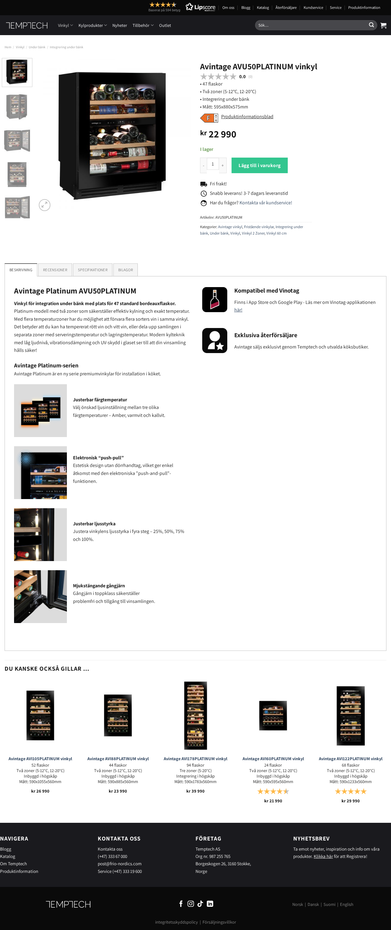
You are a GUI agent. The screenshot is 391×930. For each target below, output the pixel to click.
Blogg (245, 7)
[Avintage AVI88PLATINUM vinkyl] (118, 715)
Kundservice (313, 7)
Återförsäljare (286, 7)
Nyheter (119, 25)
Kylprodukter (91, 25)
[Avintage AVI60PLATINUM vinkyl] (273, 715)
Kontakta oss (110, 849)
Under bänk (37, 47)
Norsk (297, 904)
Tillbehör (141, 25)
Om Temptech (13, 863)
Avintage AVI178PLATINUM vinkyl (195, 758)
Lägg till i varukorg (260, 165)
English (346, 904)
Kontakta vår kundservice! (265, 202)
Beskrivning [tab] (20, 269)
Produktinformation (364, 7)
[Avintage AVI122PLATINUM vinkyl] (350, 715)
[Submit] (371, 25)
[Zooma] (45, 205)
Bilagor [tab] (125, 269)
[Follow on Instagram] (191, 904)
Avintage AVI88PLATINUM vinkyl (118, 758)
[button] (171, 7)
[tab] (55, 269)
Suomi (329, 904)
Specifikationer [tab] (93, 269)
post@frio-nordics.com (120, 863)
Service (336, 7)
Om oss (228, 7)
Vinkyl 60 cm (276, 233)
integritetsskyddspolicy (176, 922)
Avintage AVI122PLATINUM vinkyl (350, 758)
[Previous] (47, 135)
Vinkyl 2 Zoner (253, 233)
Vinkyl (63, 25)
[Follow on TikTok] (200, 904)
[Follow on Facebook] (181, 904)
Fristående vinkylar (259, 226)
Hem (8, 47)
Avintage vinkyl (230, 226)
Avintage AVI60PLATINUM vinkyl (273, 758)
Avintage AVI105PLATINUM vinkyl (40, 758)
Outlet (165, 25)
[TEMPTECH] (27, 25)
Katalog (263, 7)
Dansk (313, 904)
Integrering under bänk (66, 47)
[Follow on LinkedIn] (210, 904)
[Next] (180, 135)
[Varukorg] (383, 25)
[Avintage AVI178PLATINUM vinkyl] (195, 715)
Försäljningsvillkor (219, 922)
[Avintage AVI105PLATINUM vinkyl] (40, 715)
